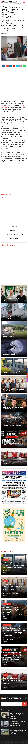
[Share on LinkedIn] (10, 66)
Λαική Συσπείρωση (6, 194)
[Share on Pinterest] (14, 66)
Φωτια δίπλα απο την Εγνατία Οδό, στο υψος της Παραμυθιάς (12, 680)
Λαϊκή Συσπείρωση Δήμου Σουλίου (14, 234)
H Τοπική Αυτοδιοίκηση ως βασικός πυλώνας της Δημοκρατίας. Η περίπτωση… (13, 317)
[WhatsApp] (24, 66)
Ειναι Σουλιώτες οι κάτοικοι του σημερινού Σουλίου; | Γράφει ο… (13, 335)
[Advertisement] (14, 86)
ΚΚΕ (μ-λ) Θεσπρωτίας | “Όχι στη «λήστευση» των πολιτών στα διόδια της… (13, 565)
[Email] (20, 66)
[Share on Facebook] (3, 66)
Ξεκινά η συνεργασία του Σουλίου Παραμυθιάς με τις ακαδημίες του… (12, 299)
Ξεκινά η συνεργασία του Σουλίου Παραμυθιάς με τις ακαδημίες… (17, 714)
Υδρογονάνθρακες (13, 238)
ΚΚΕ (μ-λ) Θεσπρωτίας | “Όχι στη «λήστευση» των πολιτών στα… (11, 371)
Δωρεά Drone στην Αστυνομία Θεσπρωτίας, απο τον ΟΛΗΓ (13, 586)
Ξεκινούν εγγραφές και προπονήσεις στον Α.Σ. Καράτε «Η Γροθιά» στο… (13, 444)
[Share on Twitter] (17, 66)
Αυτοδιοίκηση (13, 230)
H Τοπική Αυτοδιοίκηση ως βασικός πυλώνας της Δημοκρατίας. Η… (17, 723)
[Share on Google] (7, 66)
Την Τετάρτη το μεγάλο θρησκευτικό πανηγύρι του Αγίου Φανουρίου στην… (12, 426)
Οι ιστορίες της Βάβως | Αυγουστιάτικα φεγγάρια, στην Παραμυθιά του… (12, 353)
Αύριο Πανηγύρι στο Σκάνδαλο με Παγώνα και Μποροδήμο (13, 609)
